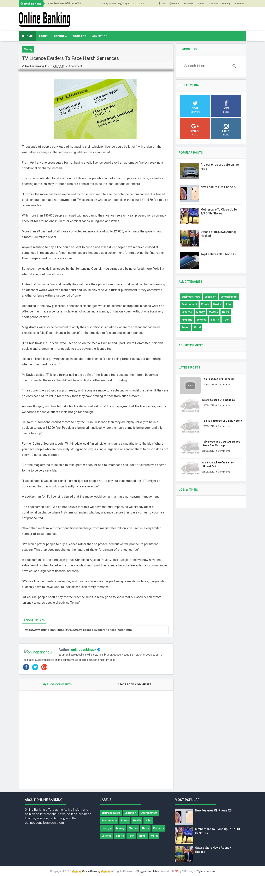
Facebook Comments (135, 684)
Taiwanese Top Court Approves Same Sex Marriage (221, 443)
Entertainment (228, 296)
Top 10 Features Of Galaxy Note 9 (222, 420)
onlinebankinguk (83, 650)
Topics (59, 36)
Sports (215, 319)
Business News (191, 296)
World (197, 327)
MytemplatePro (206, 871)
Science (201, 319)
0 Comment (75, 66)
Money (28, 49)
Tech (226, 319)
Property (187, 319)
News (225, 312)
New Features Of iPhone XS (64, 3)
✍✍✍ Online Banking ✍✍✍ (91, 871)
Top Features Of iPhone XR (218, 254)
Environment (189, 304)
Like (162, 3)
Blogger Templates (147, 871)
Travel (185, 327)
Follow (175, 3)
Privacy (226, 3)
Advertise (99, 36)
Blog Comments (59, 684)
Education (210, 296)
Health (217, 304)
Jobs (228, 304)
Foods (205, 304)
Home (28, 36)
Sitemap (239, 3)
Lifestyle (187, 312)
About (201, 3)
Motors (213, 312)
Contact (213, 3)
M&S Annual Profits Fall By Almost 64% (218, 464)
